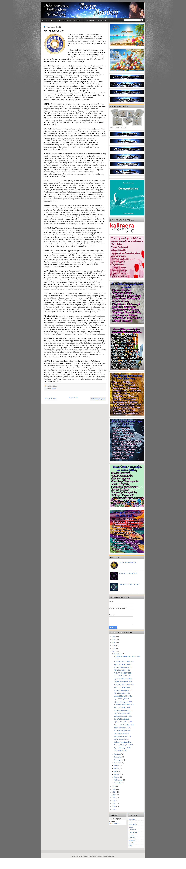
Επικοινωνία (90, 20)
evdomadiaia (133, 824)
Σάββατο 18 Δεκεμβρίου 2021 (123, 702)
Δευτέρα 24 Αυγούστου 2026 (128, 562)
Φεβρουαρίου (118, 780)
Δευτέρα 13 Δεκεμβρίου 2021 (123, 716)
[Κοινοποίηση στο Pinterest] (56, 386)
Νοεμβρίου (117, 754)
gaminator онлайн (51, 1)
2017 (114, 795)
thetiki (131, 845)
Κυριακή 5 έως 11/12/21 (121, 739)
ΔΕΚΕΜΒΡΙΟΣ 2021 (120, 750)
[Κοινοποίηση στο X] (52, 386)
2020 (114, 786)
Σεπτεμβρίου (118, 760)
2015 (114, 801)
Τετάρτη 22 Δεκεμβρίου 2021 (122, 690)
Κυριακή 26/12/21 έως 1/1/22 (123, 679)
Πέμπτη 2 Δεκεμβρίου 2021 (122, 748)
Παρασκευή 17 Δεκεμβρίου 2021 (124, 704)
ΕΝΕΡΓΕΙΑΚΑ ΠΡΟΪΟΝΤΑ (63, 20)
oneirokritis (132, 837)
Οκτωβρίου (117, 757)
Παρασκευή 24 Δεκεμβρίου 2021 (124, 684)
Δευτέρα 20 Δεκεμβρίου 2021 (123, 696)
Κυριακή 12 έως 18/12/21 (121, 719)
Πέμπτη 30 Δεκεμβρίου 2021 (122, 664)
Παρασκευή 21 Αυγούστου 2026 (129, 584)
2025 (114, 639)
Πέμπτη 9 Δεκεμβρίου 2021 (122, 727)
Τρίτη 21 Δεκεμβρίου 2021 (122, 693)
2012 (114, 809)
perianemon (132, 840)
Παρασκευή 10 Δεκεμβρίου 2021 (124, 725)
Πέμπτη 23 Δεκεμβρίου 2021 (122, 687)
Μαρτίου (117, 777)
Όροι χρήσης (102, 20)
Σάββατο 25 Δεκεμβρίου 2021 (123, 681)
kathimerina (132, 830)
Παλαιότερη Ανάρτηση (98, 399)
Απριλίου (117, 774)
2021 (114, 651)
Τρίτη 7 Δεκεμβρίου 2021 (121, 733)
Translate (116, 823)
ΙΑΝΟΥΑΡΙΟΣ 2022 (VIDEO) (122, 673)
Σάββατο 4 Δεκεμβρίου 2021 (122, 742)
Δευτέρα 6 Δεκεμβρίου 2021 (122, 736)
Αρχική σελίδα (47, 20)
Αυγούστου (118, 763)
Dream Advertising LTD (109, 856)
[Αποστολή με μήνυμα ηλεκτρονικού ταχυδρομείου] (48, 386)
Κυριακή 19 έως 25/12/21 (121, 699)
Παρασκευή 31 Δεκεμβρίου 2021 (124, 661)
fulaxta (131, 827)
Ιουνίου (116, 768)
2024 (114, 642)
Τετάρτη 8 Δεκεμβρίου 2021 (122, 730)
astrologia (132, 819)
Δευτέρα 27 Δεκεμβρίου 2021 (123, 676)
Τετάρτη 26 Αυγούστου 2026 (127, 573)
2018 (114, 792)
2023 (114, 645)
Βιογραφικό (78, 20)
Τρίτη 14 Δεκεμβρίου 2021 (122, 713)
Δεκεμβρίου (118, 654)
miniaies (54, 388)
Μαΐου (116, 771)
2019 (114, 789)
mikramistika (133, 832)
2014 (114, 803)
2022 (114, 648)
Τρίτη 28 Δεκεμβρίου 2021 (122, 670)
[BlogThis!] (50, 386)
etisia (130, 822)
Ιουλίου (116, 765)
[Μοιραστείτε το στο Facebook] (54, 386)
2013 (114, 806)
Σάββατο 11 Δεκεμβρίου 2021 (123, 722)
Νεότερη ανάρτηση (50, 398)
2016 (114, 798)
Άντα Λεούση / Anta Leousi (89, 856)
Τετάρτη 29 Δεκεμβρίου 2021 (122, 667)
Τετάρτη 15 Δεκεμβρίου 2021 (122, 710)
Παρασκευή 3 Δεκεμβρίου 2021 (123, 745)
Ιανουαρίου (118, 783)
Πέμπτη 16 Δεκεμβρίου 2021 (122, 707)
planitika (131, 843)
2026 (114, 637)
